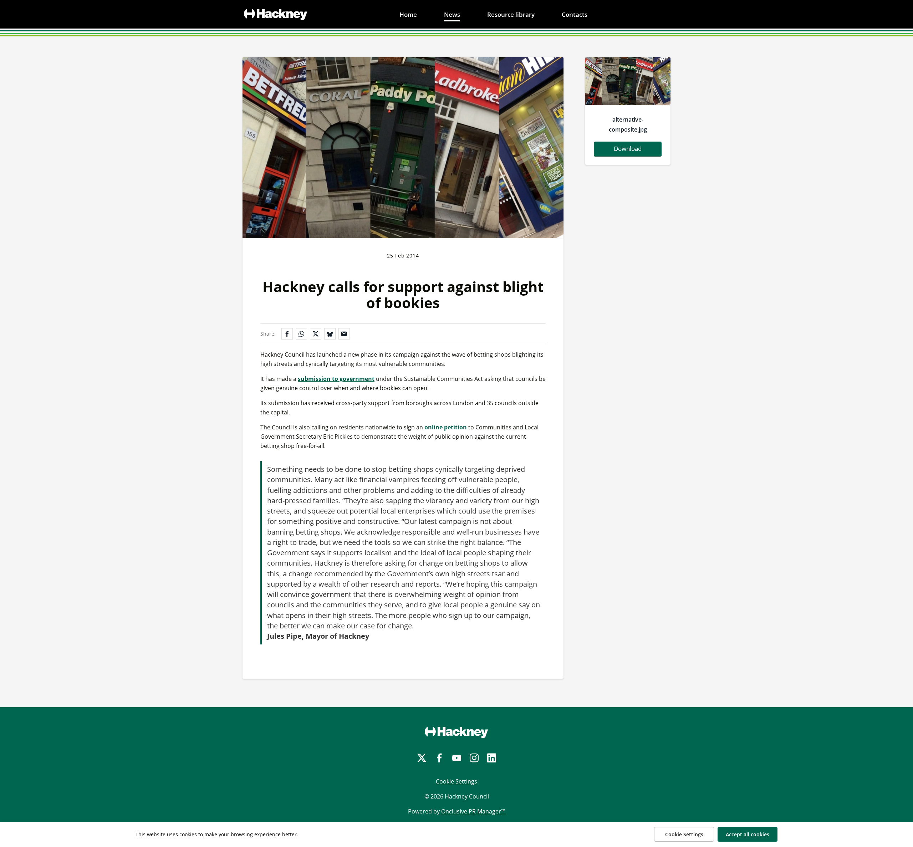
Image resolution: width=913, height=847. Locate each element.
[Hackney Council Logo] (456, 732)
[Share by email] (344, 334)
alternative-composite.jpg (628, 124)
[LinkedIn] (491, 758)
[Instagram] (474, 758)
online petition (445, 427)
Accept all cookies (747, 834)
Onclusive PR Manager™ (473, 811)
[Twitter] (421, 758)
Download (628, 148)
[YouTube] (456, 758)
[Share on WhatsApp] (301, 334)
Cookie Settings (456, 781)
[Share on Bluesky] (330, 334)
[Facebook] (439, 758)
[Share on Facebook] (287, 334)
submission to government (336, 379)
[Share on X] (315, 334)
